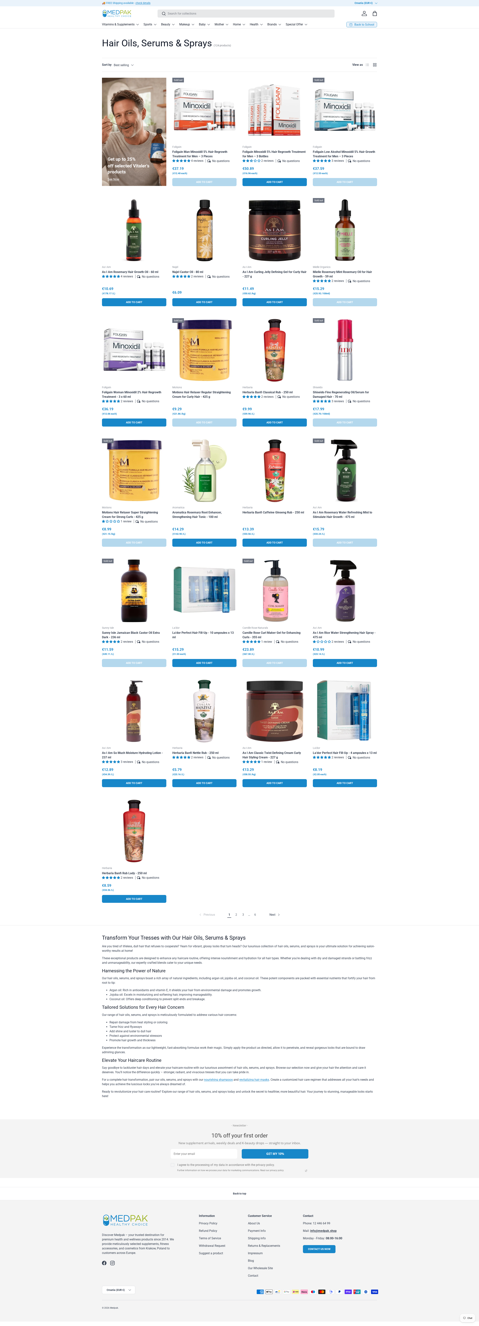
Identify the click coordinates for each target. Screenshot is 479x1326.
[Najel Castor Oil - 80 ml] (204, 230)
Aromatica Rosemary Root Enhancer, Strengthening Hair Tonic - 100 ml (197, 515)
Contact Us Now (319, 1249)
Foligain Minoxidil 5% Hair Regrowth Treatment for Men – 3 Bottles (274, 154)
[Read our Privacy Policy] (306, 1170)
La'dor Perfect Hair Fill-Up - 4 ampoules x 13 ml (345, 753)
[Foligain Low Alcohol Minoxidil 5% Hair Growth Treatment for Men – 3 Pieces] (345, 110)
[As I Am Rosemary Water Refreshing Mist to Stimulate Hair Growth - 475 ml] (345, 471)
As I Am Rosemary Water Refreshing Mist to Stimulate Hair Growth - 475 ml (342, 515)
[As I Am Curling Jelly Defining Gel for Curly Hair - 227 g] (274, 230)
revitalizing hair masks (254, 1079)
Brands (272, 24)
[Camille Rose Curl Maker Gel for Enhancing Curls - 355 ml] (274, 591)
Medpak (114, 1308)
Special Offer (294, 24)
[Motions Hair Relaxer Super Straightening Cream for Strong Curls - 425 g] (134, 471)
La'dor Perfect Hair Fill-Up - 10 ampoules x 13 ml (203, 635)
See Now (113, 179)
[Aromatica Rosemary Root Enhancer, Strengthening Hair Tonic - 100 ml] (204, 471)
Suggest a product (211, 1253)
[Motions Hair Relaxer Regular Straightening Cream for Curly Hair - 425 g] (204, 350)
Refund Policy (208, 1231)
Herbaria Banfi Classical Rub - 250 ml (267, 392)
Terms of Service (210, 1238)
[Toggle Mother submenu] (227, 24)
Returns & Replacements (264, 1246)
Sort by (107, 65)
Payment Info (257, 1231)
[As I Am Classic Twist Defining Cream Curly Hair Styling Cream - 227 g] (274, 711)
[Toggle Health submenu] (261, 24)
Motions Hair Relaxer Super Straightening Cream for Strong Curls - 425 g (130, 515)
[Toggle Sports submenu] (155, 24)
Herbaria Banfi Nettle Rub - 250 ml (195, 753)
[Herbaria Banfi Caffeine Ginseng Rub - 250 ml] (274, 471)
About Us (254, 1223)
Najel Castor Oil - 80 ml (187, 272)
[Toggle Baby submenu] (208, 24)
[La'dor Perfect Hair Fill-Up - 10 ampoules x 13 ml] (204, 591)
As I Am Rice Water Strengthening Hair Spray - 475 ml (344, 635)
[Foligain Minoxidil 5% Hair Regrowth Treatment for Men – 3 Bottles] (274, 110)
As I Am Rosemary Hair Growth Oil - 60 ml (130, 272)
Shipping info (257, 1238)
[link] (207, 915)
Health (254, 24)
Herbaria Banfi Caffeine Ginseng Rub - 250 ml (273, 512)
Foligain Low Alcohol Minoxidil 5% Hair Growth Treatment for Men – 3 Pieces (344, 154)
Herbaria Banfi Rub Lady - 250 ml (124, 873)
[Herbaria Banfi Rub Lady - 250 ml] (134, 831)
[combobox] (246, 14)
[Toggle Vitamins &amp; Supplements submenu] (137, 24)
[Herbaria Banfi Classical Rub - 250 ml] (274, 350)
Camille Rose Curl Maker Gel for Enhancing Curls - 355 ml (271, 635)
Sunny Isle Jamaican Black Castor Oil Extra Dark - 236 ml (131, 635)
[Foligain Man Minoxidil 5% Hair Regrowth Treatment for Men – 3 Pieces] (204, 110)
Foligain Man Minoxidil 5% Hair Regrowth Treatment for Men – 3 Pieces (199, 154)
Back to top (239, 1193)
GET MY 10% (275, 1154)
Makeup (184, 24)
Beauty (165, 24)
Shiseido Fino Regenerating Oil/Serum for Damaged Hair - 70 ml (341, 394)
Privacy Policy (208, 1223)
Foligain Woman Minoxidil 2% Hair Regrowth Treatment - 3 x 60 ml (131, 394)
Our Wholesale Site (260, 1268)
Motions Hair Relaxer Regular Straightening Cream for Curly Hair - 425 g (201, 394)
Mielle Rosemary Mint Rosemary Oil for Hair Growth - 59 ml (342, 274)
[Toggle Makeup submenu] (193, 24)
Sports (148, 24)
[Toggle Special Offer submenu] (306, 24)
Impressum (255, 1253)
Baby (202, 24)
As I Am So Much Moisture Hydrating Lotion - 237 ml (132, 755)
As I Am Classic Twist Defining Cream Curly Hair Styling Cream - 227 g (271, 755)
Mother (219, 24)
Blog (251, 1260)
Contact (253, 1275)
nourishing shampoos (218, 1079)
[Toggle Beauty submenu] (173, 24)
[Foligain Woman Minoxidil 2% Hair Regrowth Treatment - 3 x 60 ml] (134, 350)
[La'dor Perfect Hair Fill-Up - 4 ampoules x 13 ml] (345, 711)
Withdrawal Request (212, 1246)
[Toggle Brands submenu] (279, 24)
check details (142, 3)
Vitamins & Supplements (118, 24)
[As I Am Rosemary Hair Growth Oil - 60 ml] (134, 230)
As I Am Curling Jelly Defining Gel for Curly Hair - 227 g (274, 274)
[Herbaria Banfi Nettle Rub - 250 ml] (204, 711)
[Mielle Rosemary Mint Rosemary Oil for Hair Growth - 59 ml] (345, 230)
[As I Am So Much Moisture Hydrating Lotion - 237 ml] (134, 711)
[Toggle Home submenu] (244, 24)
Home (237, 24)
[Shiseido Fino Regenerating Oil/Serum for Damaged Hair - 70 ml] (345, 350)
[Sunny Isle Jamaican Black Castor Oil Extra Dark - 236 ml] (134, 591)
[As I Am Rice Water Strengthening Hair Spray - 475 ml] (345, 591)
